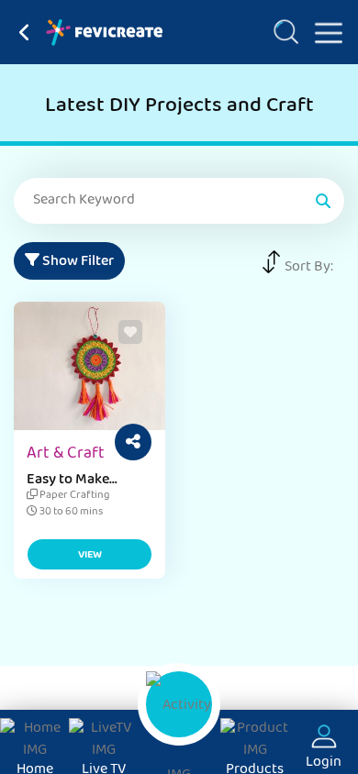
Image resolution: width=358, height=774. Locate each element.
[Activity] (179, 704)
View (90, 556)
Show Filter (76, 262)
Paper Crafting (73, 496)
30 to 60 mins (70, 513)
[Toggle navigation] (321, 29)
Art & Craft (66, 454)
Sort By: (309, 267)
